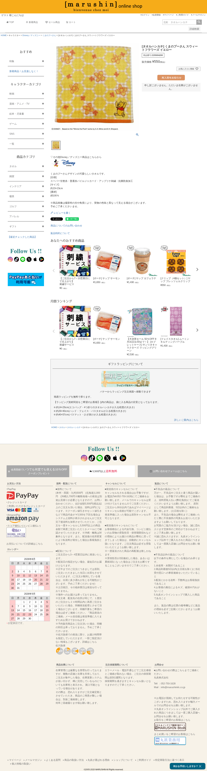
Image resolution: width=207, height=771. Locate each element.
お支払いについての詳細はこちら (24, 543)
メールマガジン (199, 15)
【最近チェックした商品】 (22, 237)
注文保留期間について (116, 664)
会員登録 (157, 15)
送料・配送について (66, 483)
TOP (11, 22)
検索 (199, 22)
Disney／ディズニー (31, 35)
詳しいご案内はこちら (186, 419)
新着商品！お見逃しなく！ (23, 71)
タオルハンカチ (74, 427)
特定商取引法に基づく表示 (169, 760)
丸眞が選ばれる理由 (98, 760)
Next (197, 269)
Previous (53, 270)
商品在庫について (65, 664)
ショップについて (123, 760)
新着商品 (33, 22)
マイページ (169, 15)
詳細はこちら (89, 641)
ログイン (145, 15)
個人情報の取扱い (21, 763)
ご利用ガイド (183, 15)
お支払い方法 (14, 483)
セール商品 (54, 22)
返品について (161, 483)
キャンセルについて (115, 483)
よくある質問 (53, 760)
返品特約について (60, 233)
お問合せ (159, 664)
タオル (62, 427)
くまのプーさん (49, 35)
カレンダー (12, 549)
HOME (4, 35)
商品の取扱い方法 (74, 760)
